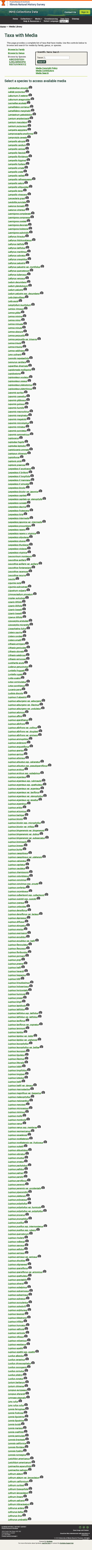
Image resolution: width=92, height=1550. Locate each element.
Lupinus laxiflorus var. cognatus (23, 1024)
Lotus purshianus (16, 685)
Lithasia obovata (16, 651)
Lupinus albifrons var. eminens (23, 735)
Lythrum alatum (15, 1474)
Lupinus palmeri (16, 1173)
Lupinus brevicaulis (17, 842)
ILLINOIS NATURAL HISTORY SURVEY (14, 1527)
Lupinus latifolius (16, 1009)
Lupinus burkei (15, 849)
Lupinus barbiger (16, 815)
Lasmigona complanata (19, 213)
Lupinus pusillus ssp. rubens (22, 1230)
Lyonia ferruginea (16, 1409)
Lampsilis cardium (17, 145)
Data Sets (64, 19)
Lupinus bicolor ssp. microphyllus (24, 823)
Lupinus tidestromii (17, 1317)
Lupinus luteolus (16, 1078)
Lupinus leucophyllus (18, 1043)
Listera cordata (15, 636)
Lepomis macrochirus (18, 411)
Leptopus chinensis (17, 453)
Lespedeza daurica (17, 507)
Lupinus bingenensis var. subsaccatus (26, 838)
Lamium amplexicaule (18, 118)
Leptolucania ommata (18, 449)
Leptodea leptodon (17, 446)
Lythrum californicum (18, 1481)
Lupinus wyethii (15, 1348)
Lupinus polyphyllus (17, 1203)
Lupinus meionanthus (18, 1101)
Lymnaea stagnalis (17, 1397)
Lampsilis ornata (16, 168)
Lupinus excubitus (17, 937)
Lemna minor (14, 320)
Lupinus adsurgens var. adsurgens (24, 701)
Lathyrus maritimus (17, 251)
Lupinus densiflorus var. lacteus (23, 914)
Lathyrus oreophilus (17, 259)
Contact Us (70, 12)
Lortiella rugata (15, 674)
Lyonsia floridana (16, 1447)
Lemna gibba (14, 312)
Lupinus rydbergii (16, 1241)
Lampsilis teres (15, 190)
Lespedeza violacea (17, 548)
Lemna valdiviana (16, 350)
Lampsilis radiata (16, 175)
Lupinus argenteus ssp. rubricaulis (24, 781)
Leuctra (11, 579)
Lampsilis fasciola (16, 153)
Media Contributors (45, 70)
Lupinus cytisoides (17, 906)
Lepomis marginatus (18, 415)
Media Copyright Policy (46, 68)
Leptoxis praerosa (16, 465)
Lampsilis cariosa (16, 149)
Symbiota (49, 1541)
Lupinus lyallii (14, 1081)
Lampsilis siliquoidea (18, 187)
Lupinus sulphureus (17, 1310)
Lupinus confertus (17, 887)
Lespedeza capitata (17, 495)
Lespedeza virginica (17, 552)
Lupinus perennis (16, 1184)
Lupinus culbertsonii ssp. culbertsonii (26, 895)
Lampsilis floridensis (18, 156)
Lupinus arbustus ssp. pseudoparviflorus (27, 765)
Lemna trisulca (15, 347)
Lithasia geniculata (17, 647)
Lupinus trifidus (15, 1321)
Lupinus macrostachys (19, 1089)
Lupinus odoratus (16, 1154)
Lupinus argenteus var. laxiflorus (23, 792)
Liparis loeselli (15, 613)
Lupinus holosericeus (18, 986)
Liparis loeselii (15, 609)
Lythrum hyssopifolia (18, 1489)
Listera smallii (14, 640)
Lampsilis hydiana (16, 164)
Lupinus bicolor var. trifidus (21, 826)
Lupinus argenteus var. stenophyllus (25, 796)
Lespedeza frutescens (18, 510)
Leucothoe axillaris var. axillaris (23, 564)
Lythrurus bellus (15, 1512)
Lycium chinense (16, 1386)
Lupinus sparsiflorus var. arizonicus (25, 1272)
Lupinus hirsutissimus (19, 982)
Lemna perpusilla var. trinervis (22, 339)
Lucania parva (14, 689)
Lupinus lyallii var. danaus (20, 1085)
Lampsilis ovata (15, 171)
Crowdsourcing (51, 19)
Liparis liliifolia (15, 606)
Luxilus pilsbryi (15, 1375)
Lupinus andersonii (17, 743)
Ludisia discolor (15, 693)
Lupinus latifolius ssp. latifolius (23, 1013)
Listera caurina (15, 632)
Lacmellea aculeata (17, 103)
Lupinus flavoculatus (18, 944)
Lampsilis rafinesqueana (20, 179)
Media (38, 19)
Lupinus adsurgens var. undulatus (24, 708)
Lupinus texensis (16, 1314)
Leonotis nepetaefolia (18, 358)
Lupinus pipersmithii (18, 1192)
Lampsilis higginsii (17, 160)
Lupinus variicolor (16, 1333)
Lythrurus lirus (15, 1515)
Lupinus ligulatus (16, 1055)
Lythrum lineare (15, 1496)
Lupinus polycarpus (17, 1199)
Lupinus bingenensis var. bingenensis (26, 830)
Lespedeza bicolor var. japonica (23, 491)
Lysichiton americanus (19, 1458)
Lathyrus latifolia (16, 244)
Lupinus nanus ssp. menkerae (22, 1127)
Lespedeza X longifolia (19, 476)
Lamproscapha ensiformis (20, 133)
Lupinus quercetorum (18, 1234)
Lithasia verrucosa (17, 659)
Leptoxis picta (14, 461)
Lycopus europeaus (17, 1390)
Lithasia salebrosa (16, 655)
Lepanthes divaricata (18, 366)
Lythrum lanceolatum (18, 1493)
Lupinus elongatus (17, 925)
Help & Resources (31, 21)
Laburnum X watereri (18, 95)
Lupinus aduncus (16, 712)
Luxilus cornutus (16, 1371)
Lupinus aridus (15, 807)
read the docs (46, 1543)
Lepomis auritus (16, 392)
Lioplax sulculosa (16, 598)
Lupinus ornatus (16, 1161)
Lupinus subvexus (16, 1298)
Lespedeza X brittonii (18, 472)
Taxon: (40, 57)
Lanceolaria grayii (16, 198)
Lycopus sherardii (16, 1394)
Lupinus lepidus (15, 1032)
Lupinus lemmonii (16, 1028)
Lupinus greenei (15, 963)
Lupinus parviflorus (17, 1180)
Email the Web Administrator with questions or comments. (75, 1534)
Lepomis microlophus (18, 423)
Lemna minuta (15, 328)
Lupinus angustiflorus (18, 746)
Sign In (84, 12)
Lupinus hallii (14, 967)
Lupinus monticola (17, 1120)
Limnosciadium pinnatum (20, 594)
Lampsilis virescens (17, 194)
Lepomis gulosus (16, 404)
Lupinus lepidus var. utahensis (22, 1040)
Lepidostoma (14, 373)
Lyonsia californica (17, 1443)
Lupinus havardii (16, 971)
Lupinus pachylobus (17, 1165)
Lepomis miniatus (16, 427)
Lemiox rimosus (16, 309)
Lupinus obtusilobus (18, 1150)
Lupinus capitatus (16, 864)
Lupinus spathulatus (18, 1276)
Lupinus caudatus (16, 868)
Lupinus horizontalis (18, 990)
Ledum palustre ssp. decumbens (23, 293)
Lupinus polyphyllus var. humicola (24, 1207)
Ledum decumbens (17, 282)
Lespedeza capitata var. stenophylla (25, 499)
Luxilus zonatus (15, 1378)
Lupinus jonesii (15, 998)
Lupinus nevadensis (17, 1135)
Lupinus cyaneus (16, 902)
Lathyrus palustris (16, 263)
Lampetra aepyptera (17, 130)
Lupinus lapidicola (17, 1005)
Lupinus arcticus (16, 769)
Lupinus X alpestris (17, 697)
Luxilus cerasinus (16, 1359)
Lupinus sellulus (16, 1249)
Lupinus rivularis (16, 1238)
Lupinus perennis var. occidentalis (24, 1188)
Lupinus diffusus (16, 921)
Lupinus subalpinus (17, 1287)
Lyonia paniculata (16, 1436)
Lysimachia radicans (18, 1470)
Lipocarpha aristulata (18, 621)
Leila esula (13, 301)
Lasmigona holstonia (18, 229)
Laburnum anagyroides (19, 99)
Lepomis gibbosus (17, 400)
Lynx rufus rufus (16, 1405)
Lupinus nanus (15, 1123)
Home (15, 19)
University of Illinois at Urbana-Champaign (3, 3)
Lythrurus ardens (16, 1508)
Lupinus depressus (17, 918)
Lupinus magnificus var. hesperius (24, 1093)
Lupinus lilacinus (16, 1059)
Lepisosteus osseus (17, 381)
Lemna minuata (15, 324)
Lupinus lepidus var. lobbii (20, 1036)
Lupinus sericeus (16, 1253)
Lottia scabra (14, 678)
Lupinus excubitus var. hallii (21, 941)
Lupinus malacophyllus (19, 1097)
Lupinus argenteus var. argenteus (24, 788)
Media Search (42, 73)
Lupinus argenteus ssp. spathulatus (25, 784)
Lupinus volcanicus (17, 1340)
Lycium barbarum (16, 1382)
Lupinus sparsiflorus (18, 1268)
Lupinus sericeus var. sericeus (22, 1257)
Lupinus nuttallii (15, 1146)
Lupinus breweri (15, 845)
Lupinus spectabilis (17, 1279)
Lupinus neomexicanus (19, 1131)
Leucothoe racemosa (18, 571)
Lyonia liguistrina (16, 1416)
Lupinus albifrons (16, 724)
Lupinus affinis (15, 716)
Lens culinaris (14, 354)
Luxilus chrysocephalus (19, 1363)
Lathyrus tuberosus (17, 274)
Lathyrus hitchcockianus (20, 240)
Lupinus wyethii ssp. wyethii (21, 1352)
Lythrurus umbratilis (17, 1519)
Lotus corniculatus (17, 682)
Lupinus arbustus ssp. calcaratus (24, 762)
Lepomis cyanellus (17, 396)
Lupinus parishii (15, 1177)
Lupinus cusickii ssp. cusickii (22, 899)
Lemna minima (15, 316)
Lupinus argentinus (17, 803)
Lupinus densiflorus (17, 910)
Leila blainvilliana (16, 297)
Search (41, 61)
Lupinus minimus (16, 1112)
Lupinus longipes (16, 1074)
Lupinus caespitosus (18, 853)
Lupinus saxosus (16, 1245)
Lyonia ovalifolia (15, 1432)
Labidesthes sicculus (18, 88)
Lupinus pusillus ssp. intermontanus (25, 1226)
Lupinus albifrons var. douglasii (23, 731)
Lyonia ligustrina (16, 1420)
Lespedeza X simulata (18, 484)
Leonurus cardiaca (17, 362)
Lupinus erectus (15, 929)
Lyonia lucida (14, 1424)
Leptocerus (13, 438)
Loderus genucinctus (18, 666)
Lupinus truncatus (16, 1325)
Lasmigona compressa (19, 217)
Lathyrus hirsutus (16, 236)
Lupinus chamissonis (18, 872)
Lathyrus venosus (16, 278)
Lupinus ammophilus (18, 739)
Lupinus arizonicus (17, 811)
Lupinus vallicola (16, 1329)
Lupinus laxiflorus (16, 1021)
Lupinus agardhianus (18, 720)
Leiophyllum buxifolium (19, 305)
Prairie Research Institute (20, 2)
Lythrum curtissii (16, 1485)
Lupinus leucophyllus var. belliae (23, 1047)
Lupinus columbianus (18, 876)
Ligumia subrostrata (17, 586)
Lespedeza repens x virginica (22, 533)
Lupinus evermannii (17, 933)
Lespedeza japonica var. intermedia (25, 522)
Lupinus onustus (16, 1158)
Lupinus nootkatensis (18, 1139)
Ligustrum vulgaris (17, 590)
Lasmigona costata (17, 221)
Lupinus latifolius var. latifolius (23, 1017)
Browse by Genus (16, 53)
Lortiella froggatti (16, 670)
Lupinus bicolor (15, 819)
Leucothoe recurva (17, 575)
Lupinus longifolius (17, 1070)
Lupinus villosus (16, 1337)
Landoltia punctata (17, 202)
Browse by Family (16, 49)
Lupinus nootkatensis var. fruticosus (25, 1142)
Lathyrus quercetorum (18, 271)
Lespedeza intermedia (18, 518)
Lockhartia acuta (16, 663)
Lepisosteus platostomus (20, 385)
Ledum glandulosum (18, 286)
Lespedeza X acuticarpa (19, 468)
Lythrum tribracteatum (18, 1504)
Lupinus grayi (14, 960)
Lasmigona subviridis (18, 232)
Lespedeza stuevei (17, 541)
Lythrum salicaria (16, 1500)
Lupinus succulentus (18, 1302)
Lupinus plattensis (17, 1196)
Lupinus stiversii (16, 1283)
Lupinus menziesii (17, 1104)
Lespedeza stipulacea (18, 537)
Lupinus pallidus (16, 1169)
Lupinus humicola (16, 994)
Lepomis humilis (16, 408)
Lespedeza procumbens (19, 526)
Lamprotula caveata (17, 137)
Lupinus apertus (16, 750)
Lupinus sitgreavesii (17, 1264)
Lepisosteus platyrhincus (20, 389)
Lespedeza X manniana (19, 480)
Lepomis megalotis (17, 419)
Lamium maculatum (17, 122)
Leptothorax (14, 457)
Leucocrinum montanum (20, 556)
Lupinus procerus (16, 1215)
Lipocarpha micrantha (18, 625)
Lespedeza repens (16, 529)
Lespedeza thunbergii (18, 545)
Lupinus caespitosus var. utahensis (25, 857)
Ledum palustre (15, 290)
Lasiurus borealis (16, 206)
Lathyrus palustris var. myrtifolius (24, 267)
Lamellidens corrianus (18, 107)
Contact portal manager (9, 1536)
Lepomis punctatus (17, 430)
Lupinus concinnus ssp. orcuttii (23, 884)
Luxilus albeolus (16, 1356)
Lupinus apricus (15, 754)
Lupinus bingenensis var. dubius (23, 834)
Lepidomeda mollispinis (19, 370)
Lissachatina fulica (17, 628)
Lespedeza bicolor (17, 488)
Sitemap (75, 19)
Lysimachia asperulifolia (19, 1466)
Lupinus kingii (15, 1002)
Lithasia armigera (16, 644)
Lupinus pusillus (16, 1222)
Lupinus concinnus (17, 880)
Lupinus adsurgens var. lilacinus (23, 705)
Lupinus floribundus (17, 952)
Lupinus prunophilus (18, 1219)
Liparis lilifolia (15, 602)
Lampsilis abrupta (16, 141)
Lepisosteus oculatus (18, 377)
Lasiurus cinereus (16, 210)
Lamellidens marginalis (19, 111)
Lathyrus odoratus (16, 255)
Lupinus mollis (15, 1116)
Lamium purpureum (17, 126)
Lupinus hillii (14, 979)
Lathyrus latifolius (16, 248)
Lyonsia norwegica (17, 1455)
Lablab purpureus (16, 92)
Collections (26, 19)
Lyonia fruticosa (15, 1413)
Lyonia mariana (15, 1428)
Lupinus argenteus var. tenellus (23, 800)
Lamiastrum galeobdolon (20, 114)
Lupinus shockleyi (16, 1260)
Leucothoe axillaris (17, 560)
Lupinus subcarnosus (18, 1291)
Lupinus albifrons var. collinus (22, 727)
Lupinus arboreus (16, 758)
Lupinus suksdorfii (17, 1306)
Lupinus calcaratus (17, 861)
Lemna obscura (15, 331)
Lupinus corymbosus (18, 891)
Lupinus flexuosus (17, 948)
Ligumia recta (14, 583)
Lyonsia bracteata (16, 1439)
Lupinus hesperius (17, 975)
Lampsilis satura (16, 183)
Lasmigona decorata (18, 225)
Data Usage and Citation (81, 1530)
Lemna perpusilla (16, 335)
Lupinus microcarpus (18, 1108)
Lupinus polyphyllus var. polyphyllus (25, 1211)
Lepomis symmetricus (18, 434)
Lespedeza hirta (15, 514)
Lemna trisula (14, 343)
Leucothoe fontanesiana (19, 567)
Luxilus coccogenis (17, 1367)
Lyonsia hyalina (15, 1451)
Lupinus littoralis (16, 1062)
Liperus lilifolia (15, 617)
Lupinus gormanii (16, 956)
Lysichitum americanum (19, 1462)
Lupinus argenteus (17, 777)
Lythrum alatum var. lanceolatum (23, 1477)
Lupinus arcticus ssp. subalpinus (24, 773)
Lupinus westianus (17, 1344)
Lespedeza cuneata (17, 503)
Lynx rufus (13, 1401)
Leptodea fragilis (16, 442)
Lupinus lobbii (15, 1066)
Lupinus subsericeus (18, 1295)
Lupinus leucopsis (17, 1051)
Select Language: (52, 21)
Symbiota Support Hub (66, 1543)
